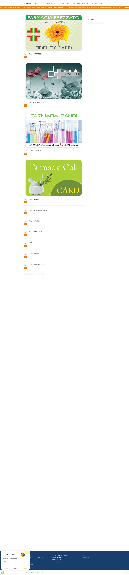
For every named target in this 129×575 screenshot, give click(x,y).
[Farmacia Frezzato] (54, 32)
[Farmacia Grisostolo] (54, 81)
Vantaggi (62, 3)
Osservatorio (81, 3)
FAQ (74, 3)
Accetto (25, 568)
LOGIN (101, 3)
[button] (2, 572)
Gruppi (69, 3)
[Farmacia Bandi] (54, 129)
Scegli (15, 568)
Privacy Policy (86, 555)
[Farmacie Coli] (54, 178)
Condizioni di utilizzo (87, 557)
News (88, 3)
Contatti (94, 3)
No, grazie (6, 568)
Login (84, 560)
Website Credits (39, 572)
